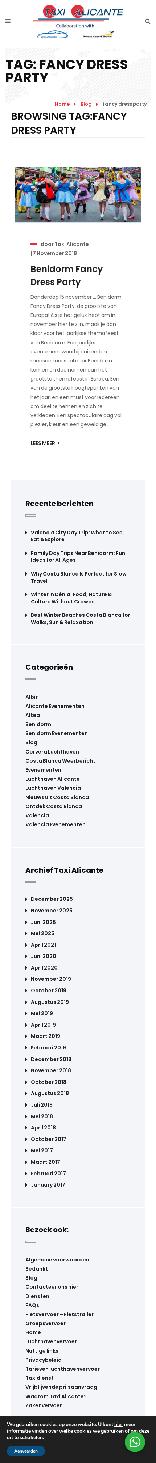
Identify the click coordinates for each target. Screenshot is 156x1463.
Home (62, 104)
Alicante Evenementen (55, 706)
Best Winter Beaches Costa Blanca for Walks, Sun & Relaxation (80, 619)
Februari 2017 (48, 1173)
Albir (31, 697)
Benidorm (38, 724)
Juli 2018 (42, 1105)
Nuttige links (41, 1350)
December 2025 (52, 899)
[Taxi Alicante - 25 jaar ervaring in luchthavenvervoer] (78, 21)
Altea (32, 715)
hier (118, 1424)
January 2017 (48, 1185)
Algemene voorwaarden (57, 1259)
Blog (86, 104)
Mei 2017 (42, 1150)
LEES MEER (43, 443)
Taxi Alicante (71, 244)
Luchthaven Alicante (52, 779)
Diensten (37, 1296)
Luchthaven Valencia (53, 788)
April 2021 (43, 945)
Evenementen (43, 769)
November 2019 (51, 979)
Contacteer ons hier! (52, 1286)
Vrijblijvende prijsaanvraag (61, 1387)
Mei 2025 (42, 933)
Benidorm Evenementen (56, 733)
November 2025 (52, 910)
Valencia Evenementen (55, 824)
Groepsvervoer (45, 1323)
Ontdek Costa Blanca (53, 806)
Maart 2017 (45, 1162)
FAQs (32, 1305)
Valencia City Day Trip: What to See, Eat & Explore (77, 536)
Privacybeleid (43, 1360)
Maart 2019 (45, 1036)
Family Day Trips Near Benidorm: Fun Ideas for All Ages (78, 557)
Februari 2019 (48, 1047)
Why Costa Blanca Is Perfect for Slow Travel (79, 578)
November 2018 (51, 1070)
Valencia (37, 815)
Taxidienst (39, 1378)
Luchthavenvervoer (51, 1341)
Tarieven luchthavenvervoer (62, 1369)
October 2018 (48, 1082)
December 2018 (51, 1059)
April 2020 (44, 967)
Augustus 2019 (50, 1002)
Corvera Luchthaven (52, 751)
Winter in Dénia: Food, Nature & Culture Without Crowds (71, 598)
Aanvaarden (26, 1451)
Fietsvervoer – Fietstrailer (59, 1314)
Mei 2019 (42, 1013)
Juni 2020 (43, 956)
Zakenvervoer (43, 1405)
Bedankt (36, 1268)
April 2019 (43, 1025)
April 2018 (43, 1127)
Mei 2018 (42, 1116)
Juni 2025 (43, 922)
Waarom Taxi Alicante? (56, 1396)
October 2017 (48, 1139)
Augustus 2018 (50, 1093)
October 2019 (48, 990)
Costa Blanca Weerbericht (60, 760)
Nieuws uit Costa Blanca (57, 797)
